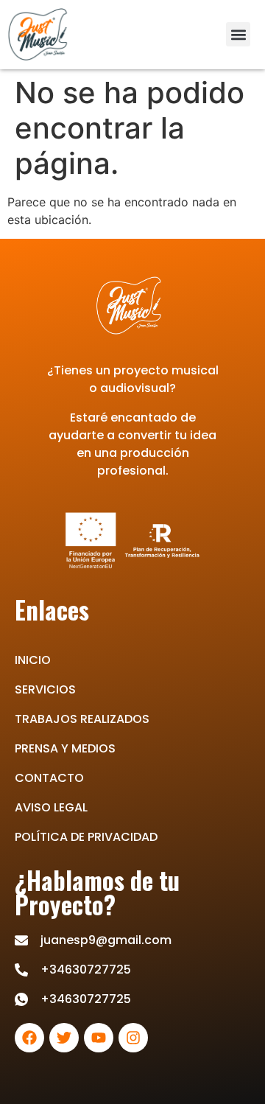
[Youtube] (98, 1037)
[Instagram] (133, 1037)
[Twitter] (64, 1037)
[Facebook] (29, 1037)
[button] (238, 34)
